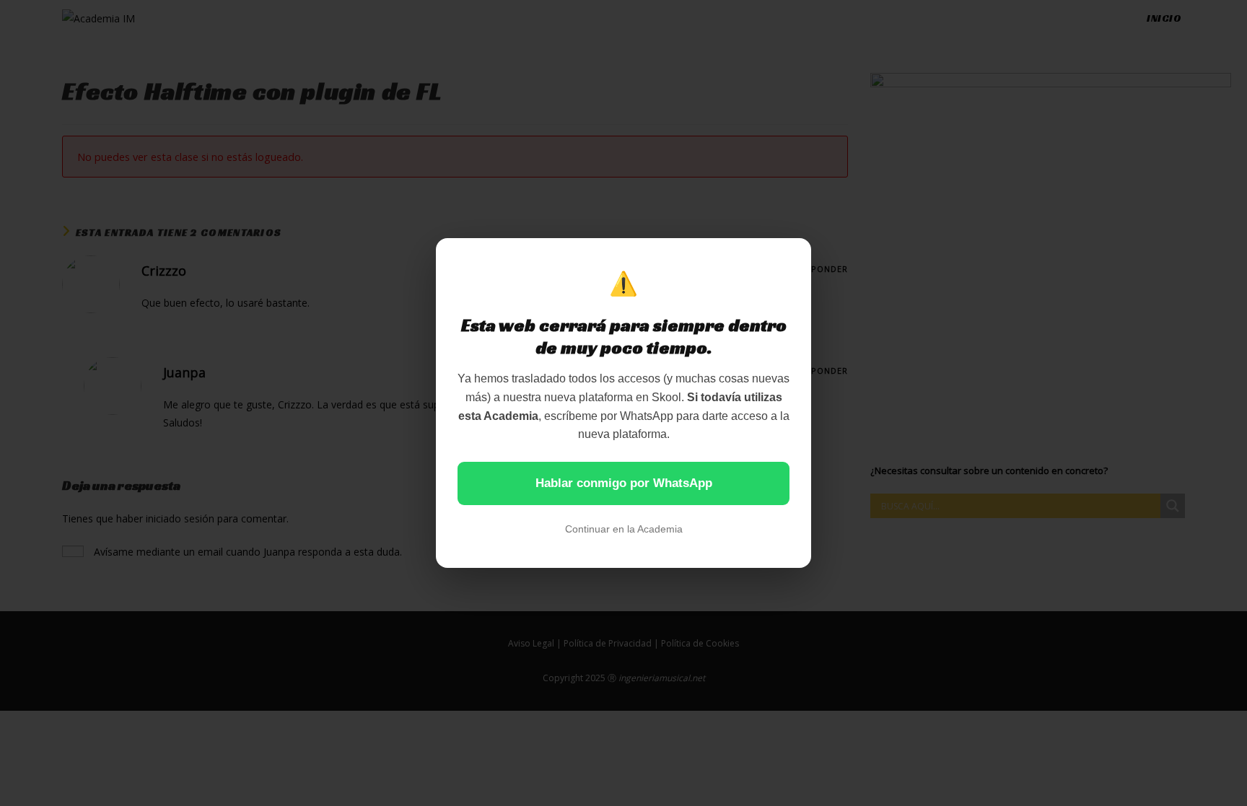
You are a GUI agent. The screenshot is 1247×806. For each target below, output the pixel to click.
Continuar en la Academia (624, 529)
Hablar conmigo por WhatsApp (623, 483)
